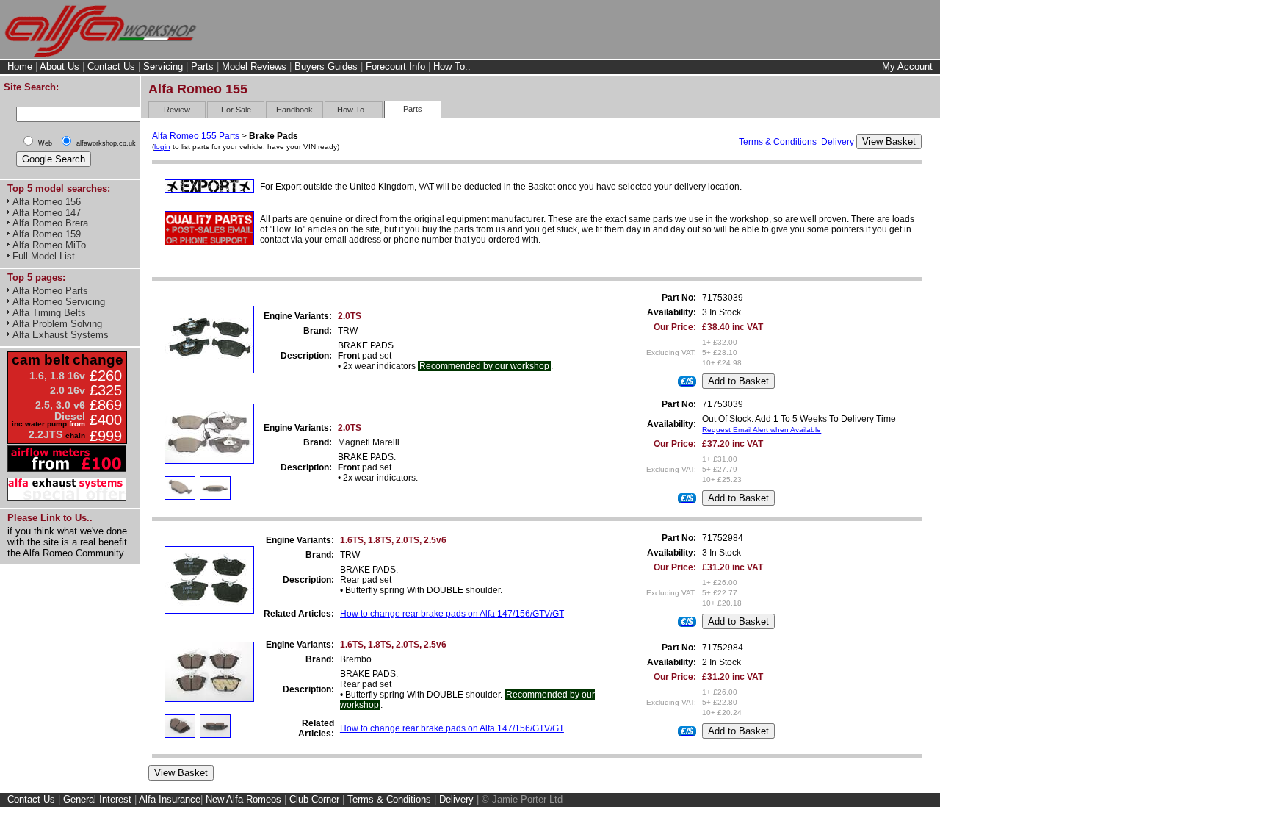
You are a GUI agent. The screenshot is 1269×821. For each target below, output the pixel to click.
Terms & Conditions (778, 142)
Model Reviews (254, 66)
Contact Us (111, 66)
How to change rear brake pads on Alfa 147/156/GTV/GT (452, 614)
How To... (354, 109)
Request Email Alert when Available (761, 430)
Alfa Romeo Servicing (58, 301)
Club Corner (314, 799)
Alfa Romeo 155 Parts (195, 136)
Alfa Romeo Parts (50, 290)
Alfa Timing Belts (49, 312)
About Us (59, 66)
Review (177, 109)
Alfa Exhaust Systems (60, 334)
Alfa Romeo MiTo (49, 245)
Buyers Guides (326, 66)
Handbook (294, 109)
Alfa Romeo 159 (46, 234)
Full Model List (43, 256)
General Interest (97, 799)
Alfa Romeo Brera (50, 223)
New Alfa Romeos (243, 799)
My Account (907, 67)
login (162, 147)
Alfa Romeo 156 (46, 201)
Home (19, 66)
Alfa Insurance (169, 799)
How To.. (452, 66)
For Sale (236, 109)
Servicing (163, 66)
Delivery (837, 142)
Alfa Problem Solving (57, 323)
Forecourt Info (395, 66)
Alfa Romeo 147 (46, 212)
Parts (202, 66)
